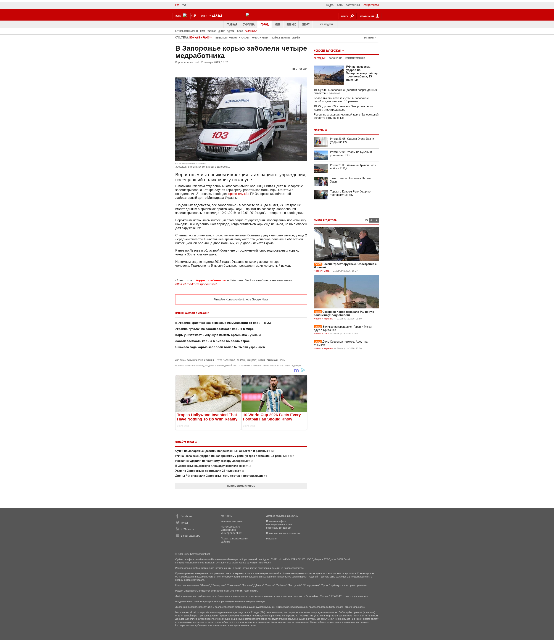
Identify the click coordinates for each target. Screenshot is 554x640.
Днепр (221, 31)
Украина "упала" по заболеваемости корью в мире (214, 328)
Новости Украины (323, 318)
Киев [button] (178, 16)
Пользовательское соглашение (283, 533)
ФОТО (340, 5)
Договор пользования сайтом (282, 516)
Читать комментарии (241, 486)
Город (265, 24)
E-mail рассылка (190, 535)
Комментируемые (355, 58)
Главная (232, 24)
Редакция (271, 538)
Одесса (230, 31)
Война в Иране (244, 37)
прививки (272, 360)
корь (282, 360)
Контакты (226, 515)
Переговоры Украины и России (232, 37)
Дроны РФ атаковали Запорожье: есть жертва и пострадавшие (221, 475)
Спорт (305, 24)
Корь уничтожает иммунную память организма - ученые (218, 335)
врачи (261, 360)
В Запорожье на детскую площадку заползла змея (213, 465)
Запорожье (251, 31)
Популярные (335, 58)
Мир (277, 24)
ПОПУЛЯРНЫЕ (353, 5)
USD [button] (203, 16)
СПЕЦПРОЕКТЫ (371, 5)
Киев (202, 31)
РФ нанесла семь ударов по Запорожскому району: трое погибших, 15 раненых (234, 455)
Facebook (186, 516)
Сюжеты (319, 130)
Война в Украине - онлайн (286, 37)
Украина (248, 24)
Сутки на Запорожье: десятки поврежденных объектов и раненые (225, 450)
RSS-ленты (187, 529)
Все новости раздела (186, 31)
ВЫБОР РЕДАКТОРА (325, 220)
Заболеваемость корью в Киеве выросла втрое (212, 341)
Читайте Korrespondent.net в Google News (241, 299)
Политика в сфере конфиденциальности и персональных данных (279, 524)
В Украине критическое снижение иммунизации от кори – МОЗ (223, 322)
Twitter (184, 522)
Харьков (212, 31)
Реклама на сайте (232, 521)
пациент (251, 360)
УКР (184, 5)
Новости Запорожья (327, 50)
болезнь (241, 360)
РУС (177, 5)
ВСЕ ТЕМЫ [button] (369, 37)
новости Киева (260, 37)
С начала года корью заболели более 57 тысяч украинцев (220, 347)
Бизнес (291, 24)
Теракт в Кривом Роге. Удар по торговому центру (350, 193)
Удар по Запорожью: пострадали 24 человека (209, 470)
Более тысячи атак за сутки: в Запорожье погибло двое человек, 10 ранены (341, 99)
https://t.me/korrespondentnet (196, 284)
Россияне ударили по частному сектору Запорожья (214, 460)
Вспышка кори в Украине (200, 360)
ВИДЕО (329, 5)
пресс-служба (238, 194)
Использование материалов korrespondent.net (231, 530)
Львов (240, 31)
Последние (319, 58)
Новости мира (321, 270)
